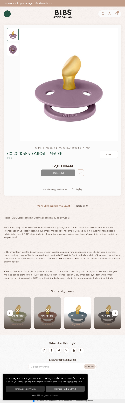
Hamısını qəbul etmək (65, 389)
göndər (89, 366)
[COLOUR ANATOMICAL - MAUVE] (69, 84)
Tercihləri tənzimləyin (25, 389)
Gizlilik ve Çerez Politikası (46, 395)
